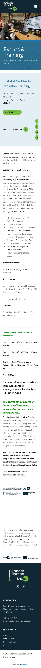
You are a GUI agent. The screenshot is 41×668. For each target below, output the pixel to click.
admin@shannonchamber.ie (18, 389)
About (6, 635)
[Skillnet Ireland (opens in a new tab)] (20, 558)
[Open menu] (35, 6)
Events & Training (10, 642)
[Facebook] (36, 121)
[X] (36, 126)
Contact (6, 645)
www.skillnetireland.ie (16, 475)
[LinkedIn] (36, 132)
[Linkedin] (30, 586)
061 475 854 (11, 618)
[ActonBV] (23, 664)
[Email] (36, 137)
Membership (8, 638)
